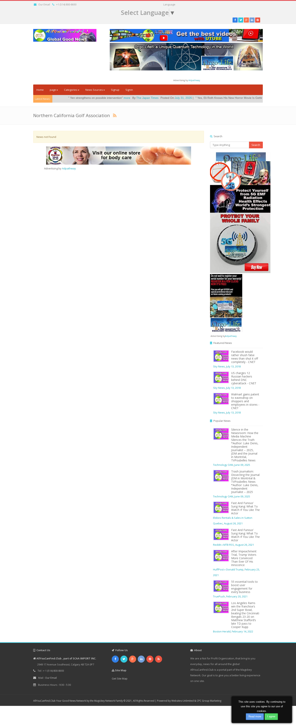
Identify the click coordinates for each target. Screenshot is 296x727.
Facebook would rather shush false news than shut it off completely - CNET (244, 357)
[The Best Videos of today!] (186, 35)
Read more (254, 716)
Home (40, 90)
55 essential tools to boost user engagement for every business (244, 587)
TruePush (219, 596)
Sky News (219, 366)
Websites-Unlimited (182, 700)
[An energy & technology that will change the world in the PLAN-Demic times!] (186, 56)
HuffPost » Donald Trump (228, 569)
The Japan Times (121, 97)
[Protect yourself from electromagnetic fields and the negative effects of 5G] (236, 212)
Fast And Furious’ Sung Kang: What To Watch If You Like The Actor (245, 508)
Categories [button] (70, 90)
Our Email (44, 4)
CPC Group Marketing (209, 700)
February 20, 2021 (236, 596)
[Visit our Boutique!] (118, 155)
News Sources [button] (94, 90)
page (53, 90)
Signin (129, 90)
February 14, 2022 (242, 631)
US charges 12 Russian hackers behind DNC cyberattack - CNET (243, 378)
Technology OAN (223, 465)
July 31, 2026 (156, 97)
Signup (115, 90)
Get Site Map (119, 678)
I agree (271, 716)
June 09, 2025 (242, 465)
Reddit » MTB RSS (223, 545)
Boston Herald (222, 631)
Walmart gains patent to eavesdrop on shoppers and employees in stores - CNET (245, 401)
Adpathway (194, 80)
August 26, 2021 (233, 523)
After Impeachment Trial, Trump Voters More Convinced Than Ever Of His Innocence (244, 558)
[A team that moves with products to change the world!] (226, 302)
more (100, 97)
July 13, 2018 (233, 366)
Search (255, 145)
